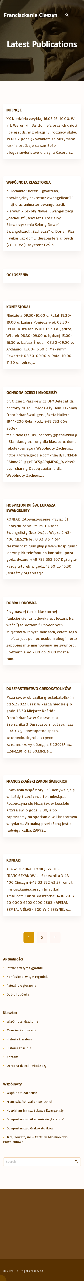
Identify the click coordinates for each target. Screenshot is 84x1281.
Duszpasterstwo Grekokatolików (38, 688)
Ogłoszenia (17, 274)
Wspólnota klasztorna (28, 182)
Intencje (14, 110)
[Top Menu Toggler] (78, 15)
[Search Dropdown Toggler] (67, 15)
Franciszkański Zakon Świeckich (36, 781)
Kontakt (14, 860)
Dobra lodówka (21, 602)
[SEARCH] (76, 1161)
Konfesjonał (18, 306)
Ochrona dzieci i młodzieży (31, 392)
